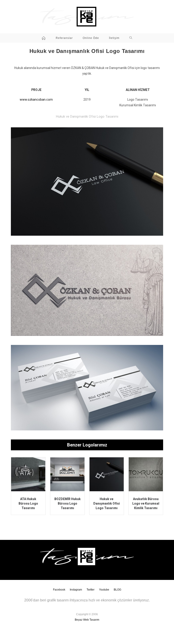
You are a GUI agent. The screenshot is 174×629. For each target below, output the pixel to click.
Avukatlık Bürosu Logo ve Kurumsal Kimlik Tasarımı (145, 503)
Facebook (59, 589)
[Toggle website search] (130, 38)
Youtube (104, 589)
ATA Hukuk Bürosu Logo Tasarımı (28, 503)
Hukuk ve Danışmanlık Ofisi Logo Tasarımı (106, 503)
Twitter (90, 589)
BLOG (117, 589)
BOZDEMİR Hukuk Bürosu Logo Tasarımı (67, 503)
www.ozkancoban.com (36, 99)
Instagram (76, 589)
